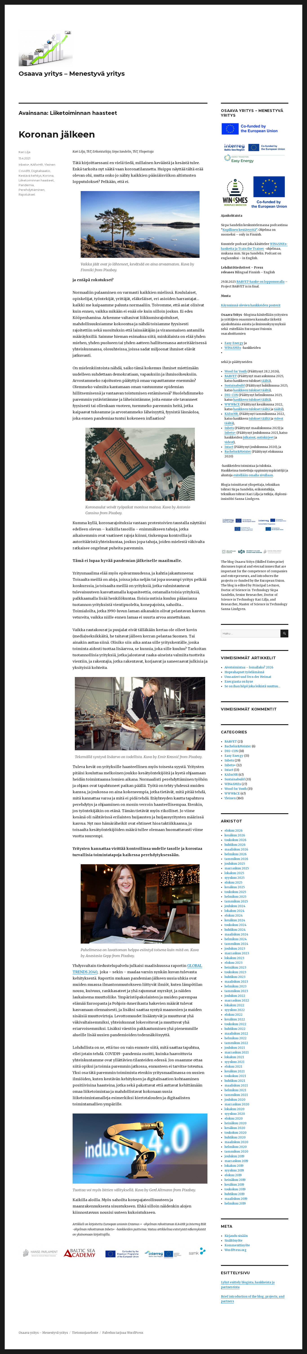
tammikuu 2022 (236, 1043)
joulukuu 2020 (235, 1100)
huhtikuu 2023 (235, 977)
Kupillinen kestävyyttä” (239, 230)
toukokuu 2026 (235, 840)
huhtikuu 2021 (235, 1081)
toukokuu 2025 (235, 892)
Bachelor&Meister (238, 452)
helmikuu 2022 (236, 1038)
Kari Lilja (24, 152)
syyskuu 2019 (234, 1170)
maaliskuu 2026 (236, 849)
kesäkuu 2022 (235, 1019)
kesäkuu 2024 (235, 920)
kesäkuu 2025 (235, 887)
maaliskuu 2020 (236, 1142)
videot (229, 442)
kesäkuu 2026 (235, 835)
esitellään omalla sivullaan (253, 475)
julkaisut (249, 437)
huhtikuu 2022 (235, 1029)
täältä (265, 381)
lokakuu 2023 (234, 958)
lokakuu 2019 (234, 1166)
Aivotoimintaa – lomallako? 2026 (249, 667)
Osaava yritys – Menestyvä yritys (72, 73)
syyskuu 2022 (235, 1010)
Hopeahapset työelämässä (244, 672)
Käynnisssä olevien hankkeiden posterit (250, 305)
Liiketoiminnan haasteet (36, 180)
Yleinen (49, 164)
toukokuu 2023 (235, 972)
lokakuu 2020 (235, 1109)
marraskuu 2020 (237, 1104)
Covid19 (24, 171)
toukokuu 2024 (236, 925)
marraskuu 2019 (236, 1161)
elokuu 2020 (234, 1118)
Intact (229, 447)
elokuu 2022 (233, 1015)
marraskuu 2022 (237, 1000)
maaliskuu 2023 (236, 982)
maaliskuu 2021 (236, 1085)
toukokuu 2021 (235, 1076)
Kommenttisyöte (237, 1245)
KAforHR (37, 164)
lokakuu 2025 (234, 873)
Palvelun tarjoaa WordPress (122, 1333)
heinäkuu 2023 (235, 967)
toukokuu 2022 (235, 1024)
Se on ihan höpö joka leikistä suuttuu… (252, 686)
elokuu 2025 (233, 882)
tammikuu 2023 (236, 991)
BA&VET (231, 376)
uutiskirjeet (265, 437)
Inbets (229, 428)
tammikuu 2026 (236, 859)
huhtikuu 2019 (235, 1194)
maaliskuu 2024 (236, 934)
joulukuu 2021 (235, 1048)
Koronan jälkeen (57, 134)
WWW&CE (232, 404)
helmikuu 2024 (236, 939)
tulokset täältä (259, 419)
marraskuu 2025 (237, 868)
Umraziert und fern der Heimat (248, 677)
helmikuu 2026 (236, 854)
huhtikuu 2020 (235, 1137)
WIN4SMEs (233, 348)
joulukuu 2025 (235, 864)
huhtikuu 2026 (235, 845)
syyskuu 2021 (234, 1062)
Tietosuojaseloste (85, 1333)
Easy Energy (234, 343)
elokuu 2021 (233, 1067)
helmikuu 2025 (235, 897)
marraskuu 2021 (237, 1052)
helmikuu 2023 (236, 986)
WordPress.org (236, 1250)
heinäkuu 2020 (236, 1123)
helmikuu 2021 (235, 1090)
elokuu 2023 (233, 963)
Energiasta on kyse (239, 682)
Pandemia (26, 185)
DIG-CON (231, 395)
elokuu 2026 (233, 831)
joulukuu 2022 (235, 996)
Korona (48, 175)
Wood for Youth (236, 371)
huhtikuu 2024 (235, 930)
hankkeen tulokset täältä (251, 390)
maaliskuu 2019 (236, 1199)
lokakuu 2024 (235, 911)
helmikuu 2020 (236, 1147)
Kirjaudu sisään (236, 1236)
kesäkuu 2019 (234, 1185)
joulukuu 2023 (235, 949)
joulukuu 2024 (235, 906)
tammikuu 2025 (236, 901)
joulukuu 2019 (234, 1156)
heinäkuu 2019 (235, 1180)
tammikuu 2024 (236, 944)
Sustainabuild (235, 385)
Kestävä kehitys (30, 175)
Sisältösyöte (233, 1241)
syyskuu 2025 (235, 878)
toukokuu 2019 (235, 1189)
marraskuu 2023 (237, 953)
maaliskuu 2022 (236, 1034)
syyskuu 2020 (235, 1114)
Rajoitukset (27, 194)
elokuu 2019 (233, 1175)
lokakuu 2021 (234, 1057)
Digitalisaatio (40, 171)
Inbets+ (24, 164)
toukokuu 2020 (236, 1133)
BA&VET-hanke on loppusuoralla (260, 282)
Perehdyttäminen (31, 190)
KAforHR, (231, 414)
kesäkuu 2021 (235, 1071)
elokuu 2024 (234, 916)
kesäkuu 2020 (235, 1128)
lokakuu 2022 (234, 1005)
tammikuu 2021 (236, 1095)
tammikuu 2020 (236, 1152)
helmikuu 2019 (235, 1203)
